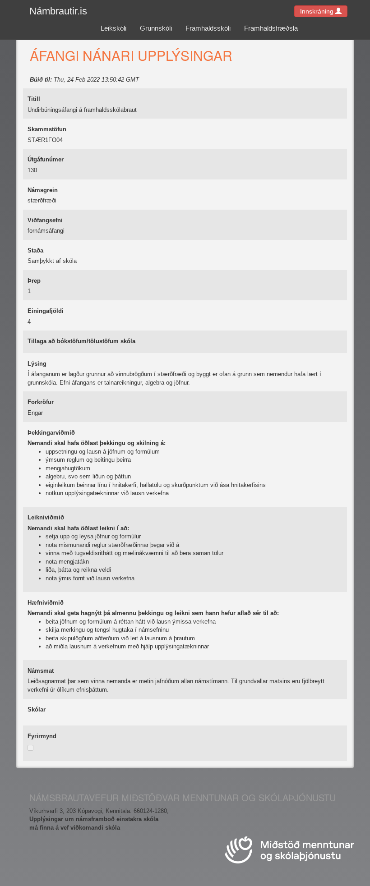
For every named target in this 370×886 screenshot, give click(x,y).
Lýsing (37, 363)
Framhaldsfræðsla (271, 28)
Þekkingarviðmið (51, 432)
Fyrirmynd (42, 736)
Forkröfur (41, 402)
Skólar (37, 709)
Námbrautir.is (58, 11)
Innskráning (317, 11)
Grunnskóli (156, 28)
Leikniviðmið (46, 517)
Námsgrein (43, 190)
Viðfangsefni (45, 220)
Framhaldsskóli (208, 28)
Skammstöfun (47, 129)
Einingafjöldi (46, 311)
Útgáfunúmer (46, 159)
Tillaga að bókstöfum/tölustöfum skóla (81, 341)
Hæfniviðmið (46, 602)
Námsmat (41, 670)
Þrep (34, 280)
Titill (34, 99)
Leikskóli (113, 28)
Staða (35, 250)
